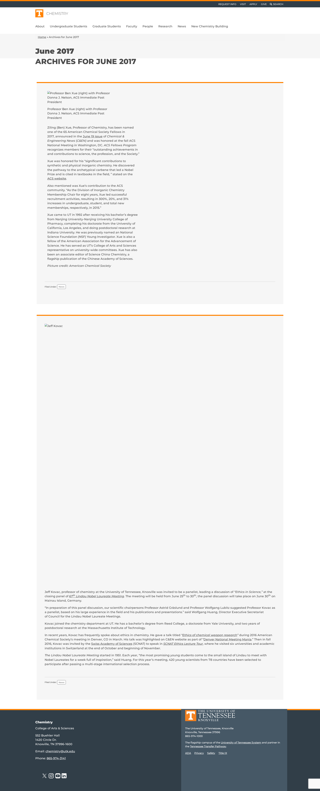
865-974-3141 (56, 758)
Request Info (227, 4)
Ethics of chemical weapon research (209, 635)
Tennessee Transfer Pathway (208, 746)
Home (42, 37)
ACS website (56, 178)
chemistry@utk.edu (60, 751)
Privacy (199, 753)
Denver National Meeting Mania (228, 639)
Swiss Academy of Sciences (111, 643)
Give (264, 4)
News (61, 286)
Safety (211, 753)
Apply (253, 4)
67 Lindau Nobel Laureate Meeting (96, 596)
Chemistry (57, 13)
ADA (188, 753)
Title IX (222, 753)
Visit (243, 4)
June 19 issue (92, 136)
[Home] (210, 718)
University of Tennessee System (241, 742)
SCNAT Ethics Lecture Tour (183, 643)
